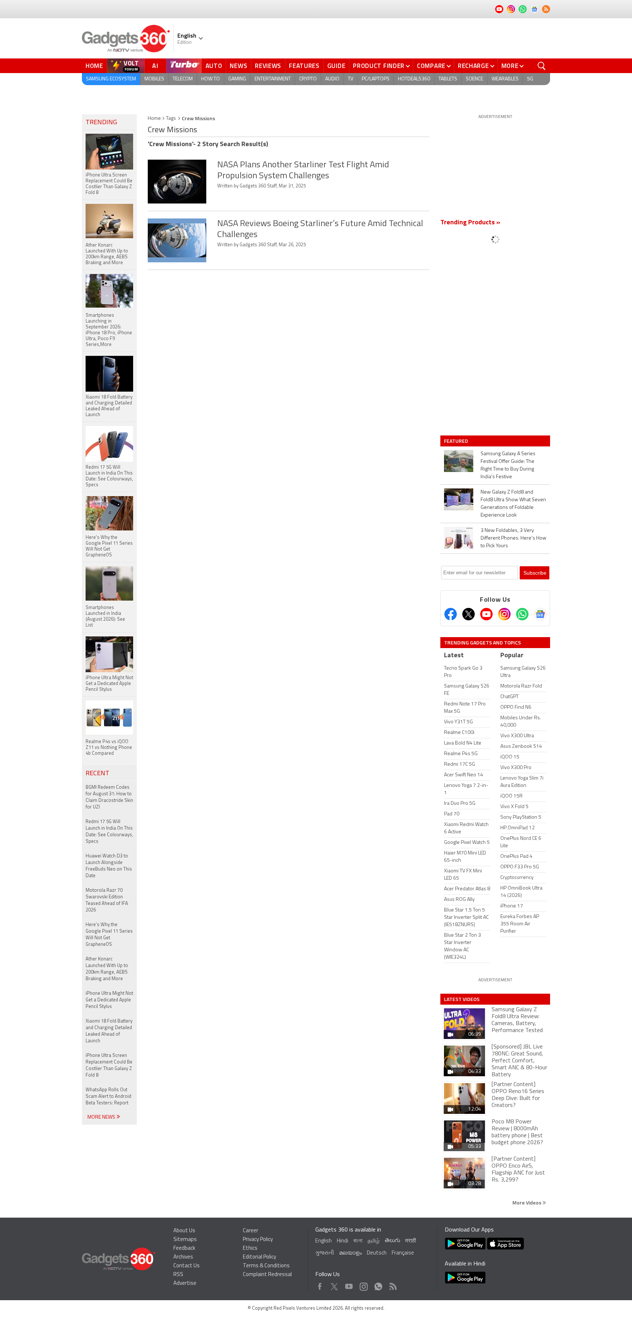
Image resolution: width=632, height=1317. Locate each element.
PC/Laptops (376, 79)
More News (101, 1117)
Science (474, 79)
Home (94, 66)
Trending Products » (470, 223)
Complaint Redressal (267, 1275)
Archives (183, 1257)
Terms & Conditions (266, 1266)
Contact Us (186, 1266)
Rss (392, 1284)
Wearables (505, 79)
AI (155, 66)
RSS (178, 1275)
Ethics (250, 1248)
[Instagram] (504, 614)
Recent (97, 773)
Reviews (268, 66)
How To (210, 79)
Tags (171, 118)
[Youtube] (486, 614)
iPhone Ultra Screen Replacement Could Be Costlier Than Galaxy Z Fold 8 (109, 1065)
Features (304, 66)
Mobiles (154, 79)
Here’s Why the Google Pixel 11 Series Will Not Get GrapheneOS (109, 934)
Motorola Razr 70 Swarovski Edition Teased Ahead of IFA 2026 (107, 900)
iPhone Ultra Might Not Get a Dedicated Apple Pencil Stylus (109, 1000)
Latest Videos (461, 999)
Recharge (473, 66)
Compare (431, 66)
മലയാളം (350, 1253)
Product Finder (379, 66)
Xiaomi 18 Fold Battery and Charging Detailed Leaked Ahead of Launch (109, 1031)
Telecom (183, 79)
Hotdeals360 (414, 79)
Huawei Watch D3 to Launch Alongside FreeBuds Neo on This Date (109, 866)
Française (403, 1253)
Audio (332, 79)
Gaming (237, 79)
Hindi (342, 1241)
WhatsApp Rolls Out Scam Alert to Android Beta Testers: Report (108, 1096)
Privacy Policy (258, 1239)
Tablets (448, 79)
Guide (336, 66)
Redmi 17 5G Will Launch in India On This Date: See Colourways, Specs (109, 831)
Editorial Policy (259, 1257)
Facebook (319, 1284)
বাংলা (357, 1241)
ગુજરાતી (324, 1253)
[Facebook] (450, 614)
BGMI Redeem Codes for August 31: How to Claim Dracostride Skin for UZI (109, 797)
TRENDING (101, 122)
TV (350, 79)
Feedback (184, 1248)
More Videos (527, 1202)
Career (250, 1231)
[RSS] (546, 9)
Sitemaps (185, 1239)
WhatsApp (378, 1284)
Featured (456, 441)
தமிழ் (374, 1241)
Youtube (349, 1284)
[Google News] (540, 614)
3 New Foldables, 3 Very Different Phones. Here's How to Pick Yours (513, 538)
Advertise (184, 1283)
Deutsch (377, 1253)
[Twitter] (468, 614)
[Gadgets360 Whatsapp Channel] (522, 614)
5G (530, 79)
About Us (184, 1231)
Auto (214, 66)
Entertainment (273, 79)
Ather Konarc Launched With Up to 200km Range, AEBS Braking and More (107, 969)
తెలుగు (392, 1241)
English (323, 1241)
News (238, 66)
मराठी (410, 1241)
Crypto (308, 79)
